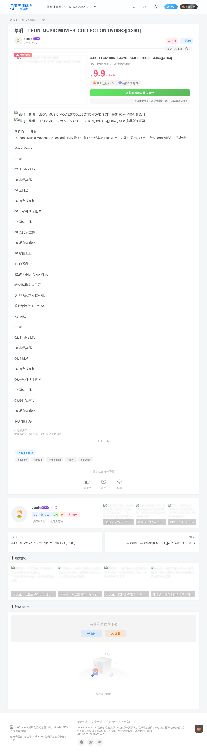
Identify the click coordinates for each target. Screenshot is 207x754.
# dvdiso (22, 459)
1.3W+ (46, 514)
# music (37, 459)
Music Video (77, 7)
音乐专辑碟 (29, 20)
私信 (188, 41)
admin (28, 39)
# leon (70, 459)
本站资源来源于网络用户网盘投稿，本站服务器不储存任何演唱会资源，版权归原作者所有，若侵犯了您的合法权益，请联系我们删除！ (130, 729)
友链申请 (82, 722)
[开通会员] (199, 729)
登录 (94, 633)
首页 (15, 20)
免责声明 (97, 722)
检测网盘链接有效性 (141, 93)
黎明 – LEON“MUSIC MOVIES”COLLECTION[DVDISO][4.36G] (77, 30)
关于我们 (126, 722)
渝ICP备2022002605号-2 (90, 734)
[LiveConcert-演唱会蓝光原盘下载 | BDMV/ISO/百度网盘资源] (39, 729)
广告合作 (111, 722)
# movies (86, 459)
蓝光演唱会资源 (106, 727)
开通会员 (190, 6)
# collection (54, 459)
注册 (117, 633)
